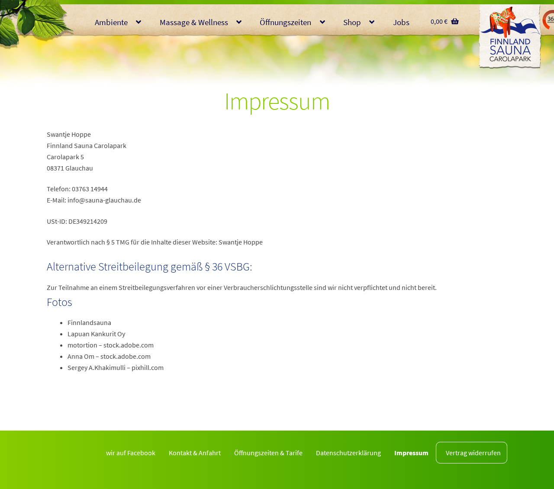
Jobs (401, 22)
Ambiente (111, 22)
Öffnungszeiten (285, 22)
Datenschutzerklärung (348, 452)
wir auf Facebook (130, 452)
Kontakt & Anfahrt (195, 452)
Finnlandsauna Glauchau (509, 36)
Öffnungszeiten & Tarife (268, 452)
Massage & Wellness (194, 22)
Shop (352, 22)
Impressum (411, 452)
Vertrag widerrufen (473, 452)
